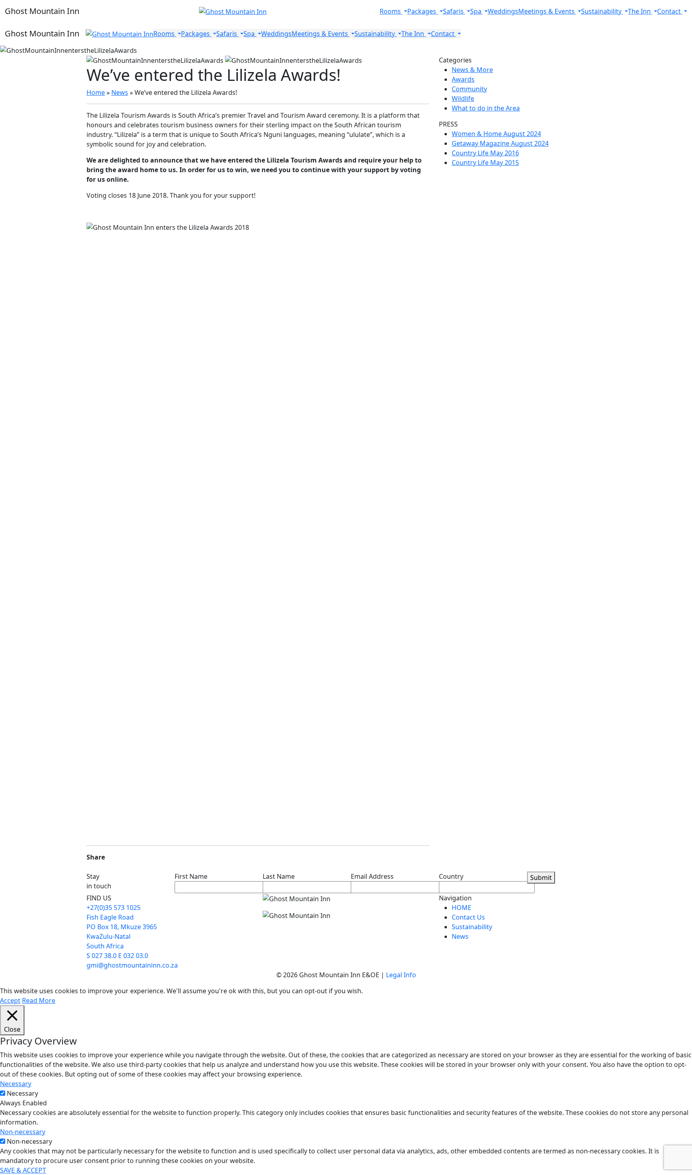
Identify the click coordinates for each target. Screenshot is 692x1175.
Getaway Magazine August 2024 (500, 143)
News (119, 92)
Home (95, 92)
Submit (541, 877)
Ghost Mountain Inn (42, 11)
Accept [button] (10, 1000)
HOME (461, 907)
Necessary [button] (15, 1083)
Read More (38, 1000)
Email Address (372, 876)
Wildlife (463, 98)
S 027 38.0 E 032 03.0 (117, 955)
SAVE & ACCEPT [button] (23, 1170)
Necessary (22, 1093)
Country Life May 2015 (485, 162)
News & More (472, 69)
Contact (669, 11)
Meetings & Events (547, 11)
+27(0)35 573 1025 (113, 907)
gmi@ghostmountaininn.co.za (132, 965)
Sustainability (602, 11)
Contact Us (468, 917)
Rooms (391, 11)
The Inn (640, 11)
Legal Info (401, 974)
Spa (476, 11)
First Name (191, 876)
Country (451, 876)
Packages (422, 11)
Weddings (503, 11)
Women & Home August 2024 (496, 133)
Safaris (454, 11)
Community (469, 88)
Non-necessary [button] (22, 1131)
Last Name (279, 876)
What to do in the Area (486, 108)
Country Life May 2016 (485, 153)
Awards (463, 79)
